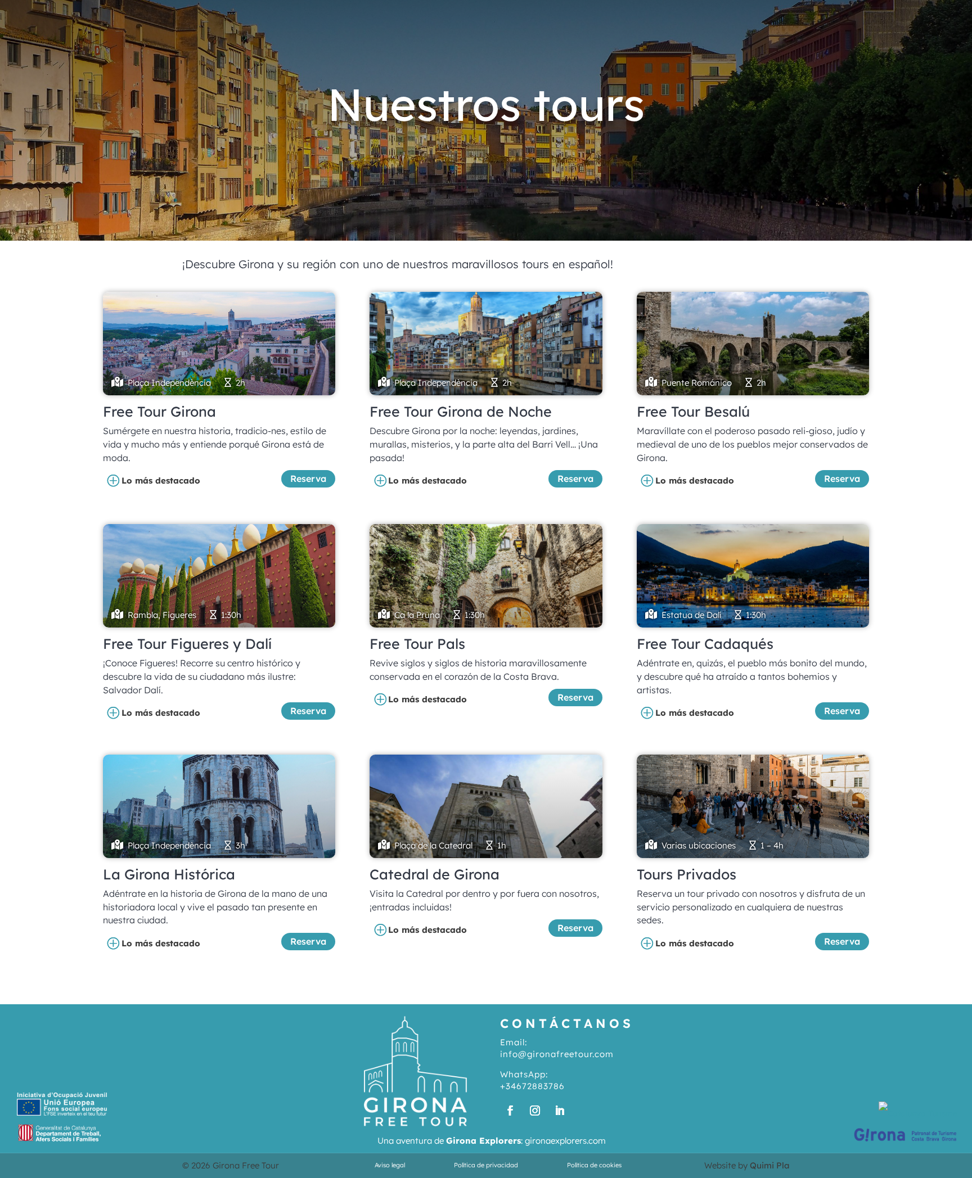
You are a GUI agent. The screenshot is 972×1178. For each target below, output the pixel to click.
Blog (805, 13)
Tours (602, 13)
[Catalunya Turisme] (918, 1113)
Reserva (308, 478)
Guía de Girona (748, 13)
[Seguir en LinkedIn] (560, 1110)
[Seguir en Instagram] (535, 1110)
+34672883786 (532, 1086)
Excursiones (670, 13)
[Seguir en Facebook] (510, 1110)
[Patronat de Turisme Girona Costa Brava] (905, 1141)
